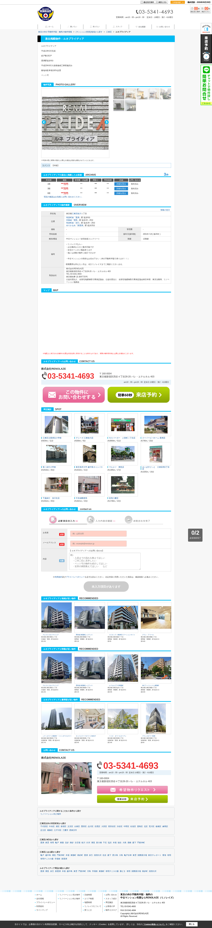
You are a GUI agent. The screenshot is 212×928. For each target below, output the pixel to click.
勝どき (122, 871)
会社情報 (40, 899)
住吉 (104, 855)
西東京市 (73, 830)
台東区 (77, 826)
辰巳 (77, 223)
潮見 (75, 220)
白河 (88, 843)
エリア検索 (89, 899)
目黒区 (97, 826)
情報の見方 (165, 210)
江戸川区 (57, 830)
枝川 (79, 213)
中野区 (126, 826)
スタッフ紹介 (111, 899)
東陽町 (73, 855)
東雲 (47, 843)
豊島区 (140, 826)
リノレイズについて (92, 906)
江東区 (74, 213)
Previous (44, 122)
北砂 (67, 843)
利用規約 (58, 577)
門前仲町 (141, 843)
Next (107, 122)
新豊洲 (80, 225)
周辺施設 (109, 902)
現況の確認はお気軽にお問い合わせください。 (63, 197)
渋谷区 (119, 826)
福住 (119, 843)
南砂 (72, 843)
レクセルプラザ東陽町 (116, 685)
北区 (146, 826)
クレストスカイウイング (51, 635)
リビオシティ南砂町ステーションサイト (122, 635)
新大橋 (99, 843)
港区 (58, 826)
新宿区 (63, 826)
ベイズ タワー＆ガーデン (117, 736)
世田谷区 (112, 826)
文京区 (70, 826)
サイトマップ (42, 910)
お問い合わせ (111, 895)
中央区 (52, 826)
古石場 (77, 843)
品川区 (90, 826)
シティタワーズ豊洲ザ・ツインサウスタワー (57, 736)
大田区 (104, 826)
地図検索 (88, 902)
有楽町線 (70, 217)
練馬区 (165, 826)
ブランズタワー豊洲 (148, 736)
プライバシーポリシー (75, 577)
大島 (124, 843)
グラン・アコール (148, 635)
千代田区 (44, 826)
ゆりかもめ (71, 225)
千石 (105, 843)
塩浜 (110, 843)
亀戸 (57, 843)
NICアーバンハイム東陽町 (150, 685)
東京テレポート (154, 855)
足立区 (43, 830)
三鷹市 (65, 830)
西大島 (115, 855)
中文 (177, 11)
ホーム (39, 895)
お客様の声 (110, 906)
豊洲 (77, 217)
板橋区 (158, 826)
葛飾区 (50, 830)
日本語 (177, 8)
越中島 (48, 855)
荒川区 (151, 826)
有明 (52, 843)
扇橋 (129, 843)
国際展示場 (142, 855)
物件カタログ (111, 910)
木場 (115, 843)
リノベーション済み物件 (69, 895)
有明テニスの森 (47, 859)
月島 (89, 871)
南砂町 (80, 855)
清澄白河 (97, 855)
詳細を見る (121, 184)
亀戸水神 (128, 855)
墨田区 (84, 826)
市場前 (57, 859)
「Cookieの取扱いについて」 (154, 924)
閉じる (192, 924)
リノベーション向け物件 (50, 814)
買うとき (88, 910)
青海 (164, 855)
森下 (134, 843)
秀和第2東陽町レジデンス (84, 635)
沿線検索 (88, 895)
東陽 (62, 843)
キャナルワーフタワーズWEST (86, 736)
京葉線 (69, 220)
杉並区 (133, 826)
